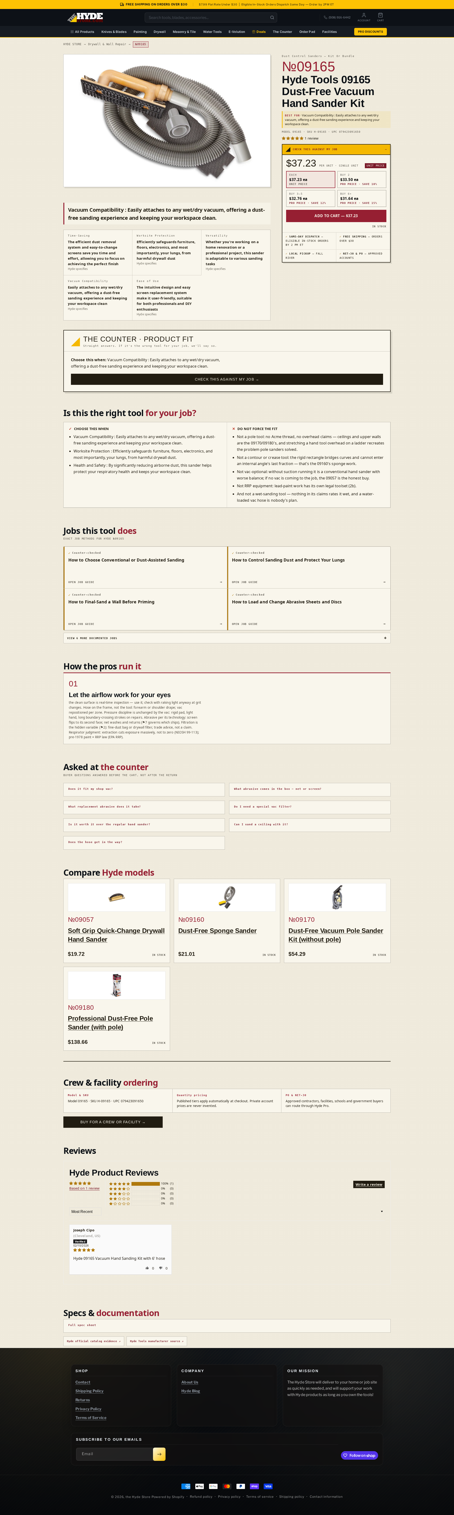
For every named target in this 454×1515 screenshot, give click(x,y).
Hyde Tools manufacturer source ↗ (157, 1341)
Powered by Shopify (168, 1497)
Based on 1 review (84, 1188)
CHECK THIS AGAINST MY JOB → (227, 379)
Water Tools (212, 32)
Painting (140, 32)
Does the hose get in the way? (95, 842)
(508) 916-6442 (339, 17)
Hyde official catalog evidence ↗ (94, 1341)
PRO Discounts (370, 31)
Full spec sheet (82, 1325)
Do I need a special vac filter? (263, 806)
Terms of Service (90, 1417)
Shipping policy (291, 1496)
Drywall (160, 32)
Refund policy (201, 1496)
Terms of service (260, 1496)
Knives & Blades (114, 32)
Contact (82, 1382)
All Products (84, 32)
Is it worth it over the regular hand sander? (109, 824)
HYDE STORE (72, 44)
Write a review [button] (369, 1184)
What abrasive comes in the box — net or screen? (278, 788)
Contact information (326, 1496)
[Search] (272, 17)
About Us (189, 1382)
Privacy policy (229, 1496)
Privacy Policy (88, 1409)
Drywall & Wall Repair (107, 44)
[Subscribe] (159, 1454)
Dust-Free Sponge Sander (217, 930)
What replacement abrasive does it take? (104, 806)
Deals (261, 32)
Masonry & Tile (184, 32)
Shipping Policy (89, 1391)
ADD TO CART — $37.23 (336, 215)
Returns (82, 1400)
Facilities (329, 32)
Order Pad (307, 32)
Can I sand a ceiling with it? (261, 824)
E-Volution (237, 32)
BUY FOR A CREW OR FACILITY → (113, 1122)
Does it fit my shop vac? (90, 788)
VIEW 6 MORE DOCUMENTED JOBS (92, 638)
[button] (293, 138)
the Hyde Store (139, 1497)
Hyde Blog (190, 1391)
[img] (120, 1249)
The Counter (282, 32)
